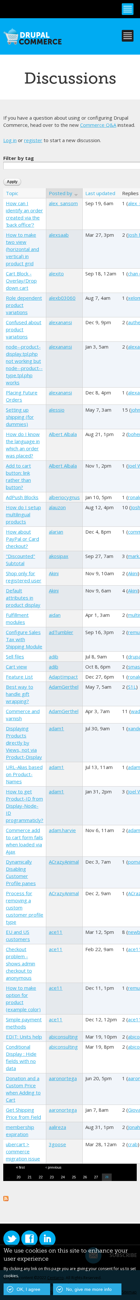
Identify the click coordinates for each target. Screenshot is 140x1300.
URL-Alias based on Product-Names (24, 774)
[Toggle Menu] (127, 9)
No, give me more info (89, 1289)
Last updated (100, 193)
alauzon (57, 507)
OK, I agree (28, 1289)
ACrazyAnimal (64, 861)
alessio (56, 409)
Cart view (16, 666)
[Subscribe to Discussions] (5, 1197)
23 (52, 1177)
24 (63, 1177)
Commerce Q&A (98, 125)
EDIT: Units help (24, 1036)
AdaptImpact (63, 676)
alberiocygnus (64, 497)
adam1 (56, 728)
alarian (56, 531)
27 (96, 1177)
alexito (56, 273)
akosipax (58, 556)
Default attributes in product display (23, 597)
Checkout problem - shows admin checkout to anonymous (20, 963)
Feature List (19, 676)
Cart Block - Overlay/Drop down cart (21, 280)
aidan (55, 615)
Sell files (15, 656)
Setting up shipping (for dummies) (20, 416)
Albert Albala (63, 434)
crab (133, 1144)
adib (53, 656)
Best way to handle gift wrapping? (19, 693)
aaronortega (63, 1078)
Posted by (60, 193)
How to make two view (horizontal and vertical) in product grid (22, 249)
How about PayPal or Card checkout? (22, 538)
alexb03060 (62, 298)
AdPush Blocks (22, 497)
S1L (132, 686)
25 (74, 1177)
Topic (12, 193)
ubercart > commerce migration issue (23, 1151)
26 (85, 1177)
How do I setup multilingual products (23, 514)
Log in (10, 140)
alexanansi (60, 322)
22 (41, 1177)
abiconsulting (63, 1036)
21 (30, 1177)
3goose (57, 1144)
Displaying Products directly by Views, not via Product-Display (24, 742)
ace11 (56, 932)
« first (20, 1167)
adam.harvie (62, 830)
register (33, 140)
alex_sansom (63, 203)
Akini (54, 573)
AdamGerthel (63, 686)
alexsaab (59, 235)
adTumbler (61, 632)
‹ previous (54, 1167)
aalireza (57, 1127)
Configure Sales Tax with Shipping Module (24, 639)
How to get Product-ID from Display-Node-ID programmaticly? (24, 805)
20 (19, 1177)
